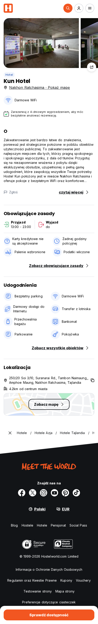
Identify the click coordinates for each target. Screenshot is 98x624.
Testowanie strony (37, 591)
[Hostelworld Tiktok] (76, 492)
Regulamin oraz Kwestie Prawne (32, 580)
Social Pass (78, 525)
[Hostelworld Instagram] (43, 492)
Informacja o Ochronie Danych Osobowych (49, 569)
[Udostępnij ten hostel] (91, 67)
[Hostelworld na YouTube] (54, 492)
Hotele (42, 525)
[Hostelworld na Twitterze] (32, 492)
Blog (14, 525)
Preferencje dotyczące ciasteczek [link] (49, 602)
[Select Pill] (67, 8)
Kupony (66, 580)
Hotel (9, 74)
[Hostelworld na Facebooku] (21, 492)
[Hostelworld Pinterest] (65, 492)
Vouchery (83, 580)
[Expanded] (10, 432)
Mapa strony (65, 591)
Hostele (28, 525)
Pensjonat (58, 525)
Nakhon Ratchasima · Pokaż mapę (39, 87)
